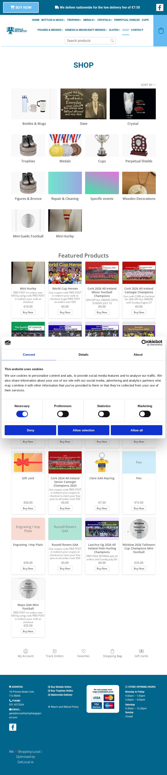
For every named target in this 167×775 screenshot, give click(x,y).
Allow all (137, 430)
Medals (88, 19)
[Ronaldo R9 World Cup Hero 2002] (139, 333)
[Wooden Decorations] (139, 183)
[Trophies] (28, 145)
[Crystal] (133, 104)
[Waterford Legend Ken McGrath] (65, 333)
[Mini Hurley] (65, 220)
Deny (30, 430)
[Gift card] (28, 462)
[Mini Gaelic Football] (28, 220)
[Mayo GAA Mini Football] (28, 589)
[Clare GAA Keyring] (102, 462)
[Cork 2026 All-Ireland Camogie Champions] (139, 273)
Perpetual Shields (127, 19)
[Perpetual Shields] (139, 145)
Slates (113, 29)
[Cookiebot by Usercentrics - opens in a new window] (144, 343)
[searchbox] (90, 40)
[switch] (63, 414)
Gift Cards (141, 656)
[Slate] (83, 104)
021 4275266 (16, 704)
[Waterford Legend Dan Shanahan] (102, 333)
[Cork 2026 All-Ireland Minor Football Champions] (102, 273)
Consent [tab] (29, 354)
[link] (53, 20)
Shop (125, 29)
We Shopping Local (24, 752)
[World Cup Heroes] (65, 273)
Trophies (73, 19)
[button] (21, 7)
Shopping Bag (112, 656)
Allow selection (83, 430)
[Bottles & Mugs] (34, 104)
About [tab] (138, 354)
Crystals (103, 19)
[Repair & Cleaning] (65, 183)
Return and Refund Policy (65, 706)
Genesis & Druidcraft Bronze (85, 29)
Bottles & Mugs (52, 19)
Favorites (83, 656)
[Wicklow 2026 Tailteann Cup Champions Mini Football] (139, 529)
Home (35, 19)
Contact (137, 29)
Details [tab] (84, 354)
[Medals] (65, 145)
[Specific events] (102, 183)
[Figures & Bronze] (28, 183)
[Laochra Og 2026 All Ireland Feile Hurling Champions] (102, 529)
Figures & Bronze (49, 29)
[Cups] (102, 145)
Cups (145, 19)
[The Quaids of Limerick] (28, 333)
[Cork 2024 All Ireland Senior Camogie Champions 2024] (65, 462)
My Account (26, 656)
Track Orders (55, 656)
